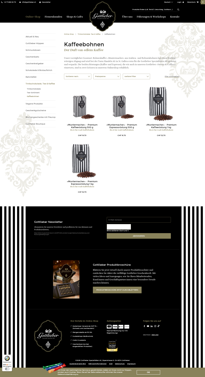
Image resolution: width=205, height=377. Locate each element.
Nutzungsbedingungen (41, 234)
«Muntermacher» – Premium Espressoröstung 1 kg (82, 182)
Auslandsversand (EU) (78, 364)
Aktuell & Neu (32, 37)
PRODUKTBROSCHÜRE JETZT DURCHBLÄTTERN (117, 290)
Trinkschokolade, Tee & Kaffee (40, 84)
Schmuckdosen (33, 50)
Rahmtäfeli (31, 77)
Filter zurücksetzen (172, 76)
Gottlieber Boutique (35, 124)
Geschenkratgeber (35, 63)
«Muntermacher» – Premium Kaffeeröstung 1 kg (161, 126)
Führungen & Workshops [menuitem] (151, 17)
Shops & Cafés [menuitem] (75, 17)
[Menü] (11, 356)
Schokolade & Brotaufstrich (39, 70)
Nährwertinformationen (97, 364)
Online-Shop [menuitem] (33, 17)
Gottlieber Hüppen (35, 43)
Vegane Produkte (34, 104)
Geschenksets (32, 57)
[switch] (7, 369)
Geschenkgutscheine (36, 110)
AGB (110, 364)
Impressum (131, 364)
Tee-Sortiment (33, 93)
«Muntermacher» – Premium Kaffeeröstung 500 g (82, 126)
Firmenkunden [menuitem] (53, 17)
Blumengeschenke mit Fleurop (41, 117)
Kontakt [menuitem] (174, 17)
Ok (148, 372)
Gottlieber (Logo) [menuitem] (102, 16)
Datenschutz (120, 364)
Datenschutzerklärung (79, 233)
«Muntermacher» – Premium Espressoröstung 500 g (121, 126)
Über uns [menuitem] (127, 17)
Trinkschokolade (34, 89)
